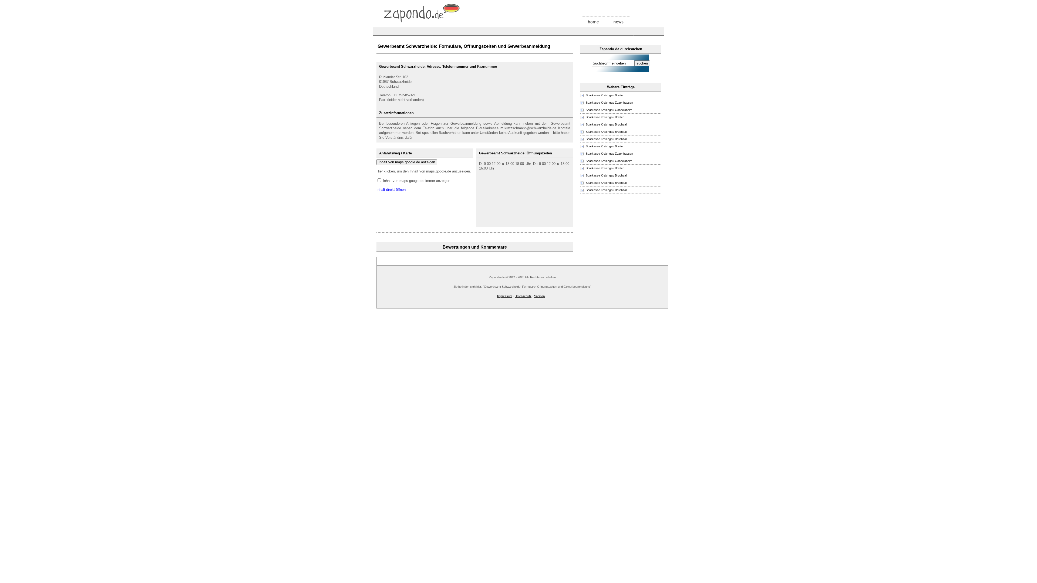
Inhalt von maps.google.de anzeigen (407, 162)
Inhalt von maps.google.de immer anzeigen (416, 181)
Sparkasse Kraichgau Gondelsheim (609, 109)
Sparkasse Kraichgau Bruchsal (606, 124)
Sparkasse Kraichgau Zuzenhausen (609, 102)
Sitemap (539, 296)
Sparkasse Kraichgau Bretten (605, 95)
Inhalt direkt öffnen (391, 190)
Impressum (504, 296)
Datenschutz (523, 296)
